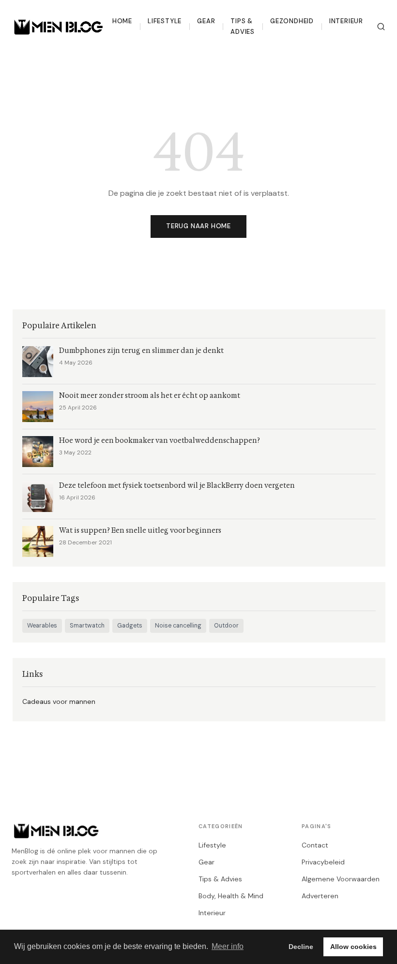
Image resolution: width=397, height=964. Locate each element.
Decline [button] (301, 946)
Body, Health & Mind (230, 895)
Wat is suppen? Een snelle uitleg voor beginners (140, 530)
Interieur (346, 21)
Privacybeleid (323, 862)
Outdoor (226, 625)
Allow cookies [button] (353, 946)
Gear (206, 21)
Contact (315, 845)
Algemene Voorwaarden (341, 879)
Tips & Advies (242, 26)
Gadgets (129, 625)
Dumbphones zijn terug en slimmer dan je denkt (141, 350)
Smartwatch (87, 625)
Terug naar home (198, 226)
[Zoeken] (381, 26)
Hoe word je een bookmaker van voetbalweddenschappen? (159, 440)
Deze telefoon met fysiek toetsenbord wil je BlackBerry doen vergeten (177, 485)
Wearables (42, 625)
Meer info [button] (228, 946)
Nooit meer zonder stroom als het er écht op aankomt (149, 395)
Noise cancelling (178, 625)
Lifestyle (165, 21)
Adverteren (320, 895)
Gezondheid (292, 21)
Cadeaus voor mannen (58, 701)
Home (122, 21)
